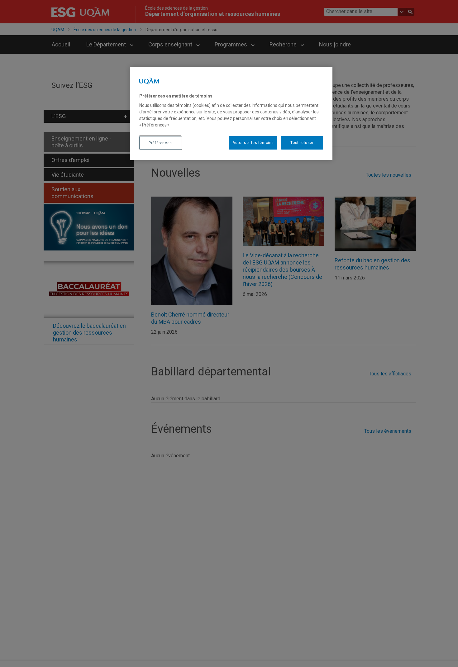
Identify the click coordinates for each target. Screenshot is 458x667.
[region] (231, 113)
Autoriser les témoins (253, 143)
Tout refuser (301, 143)
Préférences (160, 143)
